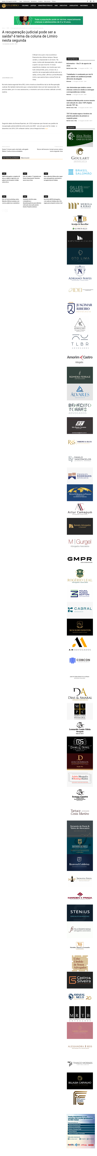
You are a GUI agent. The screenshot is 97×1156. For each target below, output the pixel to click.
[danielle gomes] (80, 753)
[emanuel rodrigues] (80, 484)
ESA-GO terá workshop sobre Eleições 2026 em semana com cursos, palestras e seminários (10, 201)
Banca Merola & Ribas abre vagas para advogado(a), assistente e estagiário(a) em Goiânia (53, 178)
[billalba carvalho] (80, 1089)
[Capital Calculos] (80, 247)
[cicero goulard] (80, 163)
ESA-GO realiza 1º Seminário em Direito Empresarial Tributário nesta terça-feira (32, 178)
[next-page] (6, 210)
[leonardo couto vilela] (80, 736)
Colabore (40, 1)
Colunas (25, 5)
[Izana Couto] (80, 803)
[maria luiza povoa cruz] (80, 719)
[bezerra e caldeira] (80, 870)
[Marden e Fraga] (80, 904)
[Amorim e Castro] (80, 366)
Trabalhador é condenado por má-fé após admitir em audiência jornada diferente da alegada (79, 76)
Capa (20, 1)
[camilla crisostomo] (80, 1038)
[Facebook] (87, 1)
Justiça (33, 5)
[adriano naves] (80, 281)
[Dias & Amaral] (80, 702)
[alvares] (80, 400)
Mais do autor (25, 158)
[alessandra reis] (80, 1055)
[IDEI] (81, 299)
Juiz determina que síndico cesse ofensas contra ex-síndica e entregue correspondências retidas (80, 89)
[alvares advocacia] (80, 988)
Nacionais (84, 5)
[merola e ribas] (80, 214)
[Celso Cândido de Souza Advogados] (80, 971)
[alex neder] (80, 146)
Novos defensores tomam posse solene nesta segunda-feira (50, 150)
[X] (93, 1)
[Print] (26, 48)
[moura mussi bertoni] (80, 601)
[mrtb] (80, 1021)
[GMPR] (80, 568)
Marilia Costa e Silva (71, 68)
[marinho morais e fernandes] (80, 954)
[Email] (21, 48)
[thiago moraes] (80, 1072)
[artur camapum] (80, 517)
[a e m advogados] (80, 652)
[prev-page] (3, 210)
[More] (35, 48)
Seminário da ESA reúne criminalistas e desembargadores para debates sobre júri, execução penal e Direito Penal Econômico (32, 203)
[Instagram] (90, 1)
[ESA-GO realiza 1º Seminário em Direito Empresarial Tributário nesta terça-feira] (32, 168)
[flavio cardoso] (80, 1105)
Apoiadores (34, 1)
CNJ (4, 11)
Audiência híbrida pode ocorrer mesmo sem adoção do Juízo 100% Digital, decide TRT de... (80, 103)
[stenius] (80, 921)
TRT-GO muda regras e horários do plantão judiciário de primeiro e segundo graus (79, 116)
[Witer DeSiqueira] (80, 501)
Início (3, 28)
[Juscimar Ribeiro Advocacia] (80, 316)
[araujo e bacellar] (80, 230)
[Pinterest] (13, 48)
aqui (46, 128)
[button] (93, 6)
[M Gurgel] (80, 551)
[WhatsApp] (17, 48)
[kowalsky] (80, 333)
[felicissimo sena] (80, 938)
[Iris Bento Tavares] (80, 433)
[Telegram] (30, 48)
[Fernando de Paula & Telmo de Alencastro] (80, 837)
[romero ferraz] (80, 383)
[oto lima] (80, 264)
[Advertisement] (32, 109)
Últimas (54, 1)
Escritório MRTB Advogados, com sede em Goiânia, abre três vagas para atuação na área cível (53, 201)
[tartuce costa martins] (80, 820)
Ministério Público (45, 5)
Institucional (26, 1)
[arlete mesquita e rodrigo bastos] (80, 786)
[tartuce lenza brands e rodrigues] (80, 349)
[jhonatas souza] (80, 887)
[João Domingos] (80, 770)
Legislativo (73, 5)
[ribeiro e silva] (80, 450)
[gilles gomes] (80, 197)
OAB (56, 5)
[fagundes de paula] (80, 854)
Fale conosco (47, 1)
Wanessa (68, 81)
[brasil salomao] (80, 180)
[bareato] (80, 534)
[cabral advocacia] (80, 618)
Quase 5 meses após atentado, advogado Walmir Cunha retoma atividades (15, 150)
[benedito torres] (80, 417)
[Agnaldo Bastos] (80, 635)
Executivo (63, 5)
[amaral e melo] (80, 1005)
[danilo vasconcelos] (80, 467)
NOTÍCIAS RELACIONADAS (11, 158)
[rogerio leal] (80, 584)
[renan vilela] (80, 685)
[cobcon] (80, 668)
